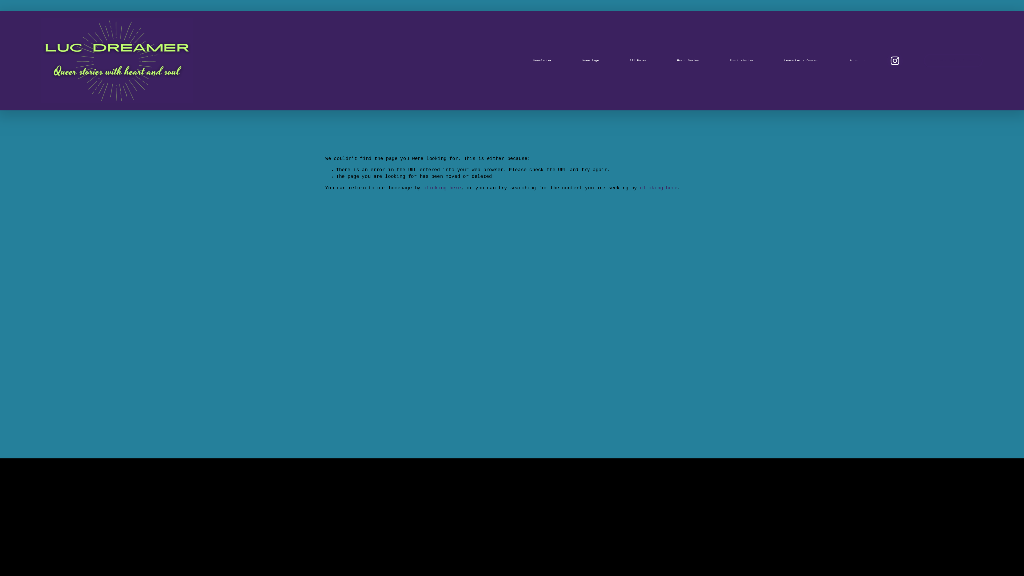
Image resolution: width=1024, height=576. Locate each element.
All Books (638, 60)
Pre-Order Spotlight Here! (953, 60)
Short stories (742, 60)
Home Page (590, 60)
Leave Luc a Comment (801, 60)
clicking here (442, 188)
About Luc (858, 60)
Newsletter (542, 60)
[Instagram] (895, 61)
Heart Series (688, 60)
